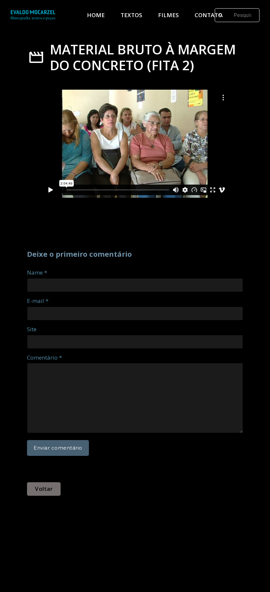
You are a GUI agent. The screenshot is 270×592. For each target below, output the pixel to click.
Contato (208, 15)
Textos (131, 15)
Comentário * (44, 357)
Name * (37, 272)
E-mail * (37, 301)
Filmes (168, 15)
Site (32, 329)
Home (96, 15)
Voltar (44, 488)
